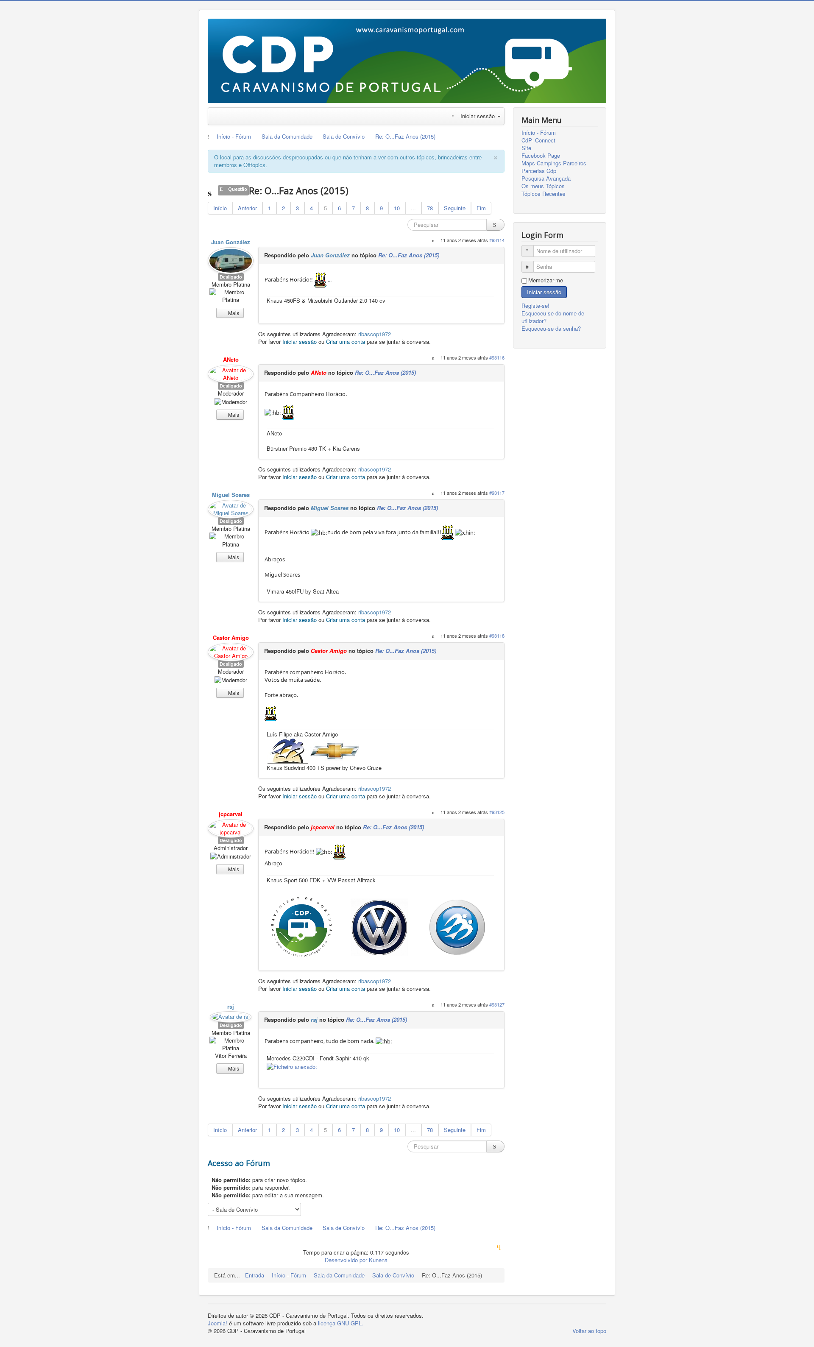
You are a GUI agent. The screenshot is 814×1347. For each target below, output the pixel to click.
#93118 (497, 635)
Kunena (378, 1260)
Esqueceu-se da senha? (551, 328)
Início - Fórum (538, 133)
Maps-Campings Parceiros (553, 163)
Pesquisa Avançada (546, 178)
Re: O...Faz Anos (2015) (408, 255)
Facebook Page (540, 155)
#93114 (497, 240)
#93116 (497, 357)
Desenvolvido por (346, 1260)
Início (220, 208)
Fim (481, 208)
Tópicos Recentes (543, 194)
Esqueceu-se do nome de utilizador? (552, 317)
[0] (380, 927)
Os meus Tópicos (543, 186)
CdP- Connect (538, 140)
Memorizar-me (545, 280)
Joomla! (217, 1323)
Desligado (231, 276)
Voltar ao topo (589, 1331)
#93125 (497, 812)
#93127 (497, 1004)
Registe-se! (536, 305)
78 (430, 208)
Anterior (247, 208)
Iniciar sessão (299, 341)
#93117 (497, 492)
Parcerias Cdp (538, 171)
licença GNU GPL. (340, 1323)
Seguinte (455, 208)
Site (526, 148)
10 (397, 208)
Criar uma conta (345, 341)
